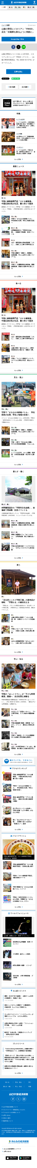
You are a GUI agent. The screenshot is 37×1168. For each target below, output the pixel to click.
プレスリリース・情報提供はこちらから (14, 1109)
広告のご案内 (6, 1118)
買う (24, 7)
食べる (11, 7)
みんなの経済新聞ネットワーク (18, 1141)
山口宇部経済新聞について (10, 1107)
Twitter (18, 1099)
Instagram (24, 1099)
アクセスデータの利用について (11, 1112)
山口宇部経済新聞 (18, 2)
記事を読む (18, 72)
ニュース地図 (6, 25)
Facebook (13, 1099)
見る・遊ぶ (18, 7)
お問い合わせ (6, 1115)
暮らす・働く (31, 7)
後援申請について (8, 1121)
